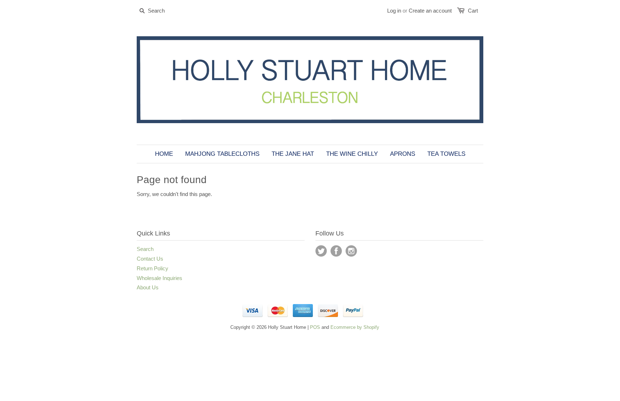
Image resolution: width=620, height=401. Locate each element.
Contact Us (150, 259)
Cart (473, 11)
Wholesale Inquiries (159, 278)
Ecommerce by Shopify (354, 327)
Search (145, 249)
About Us (148, 287)
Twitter (321, 251)
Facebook (336, 251)
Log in (394, 11)
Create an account (430, 11)
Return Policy (152, 268)
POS (315, 327)
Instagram (351, 251)
